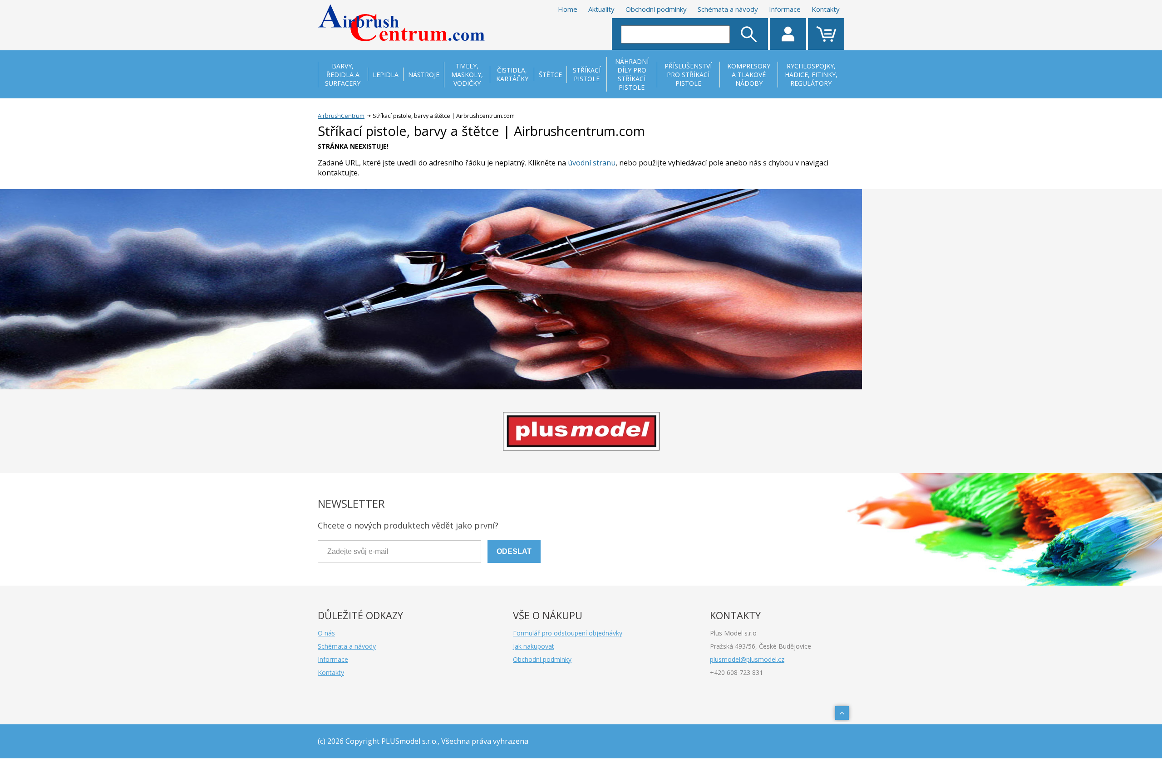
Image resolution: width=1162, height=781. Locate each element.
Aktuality (601, 9)
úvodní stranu (591, 163)
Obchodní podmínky (656, 9)
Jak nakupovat (533, 646)
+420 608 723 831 (736, 672)
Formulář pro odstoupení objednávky (567, 633)
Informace (785, 9)
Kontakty (826, 9)
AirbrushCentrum (341, 116)
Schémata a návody (728, 9)
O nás (326, 633)
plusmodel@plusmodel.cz (747, 659)
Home (567, 9)
